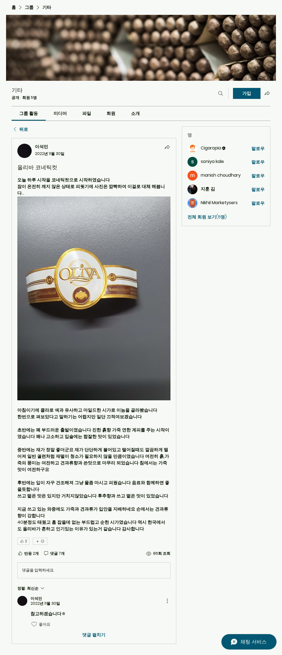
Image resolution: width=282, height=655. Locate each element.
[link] (28, 113)
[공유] (167, 147)
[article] (94, 391)
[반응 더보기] (40, 541)
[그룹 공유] (267, 93)
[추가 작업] (167, 601)
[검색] (220, 93)
